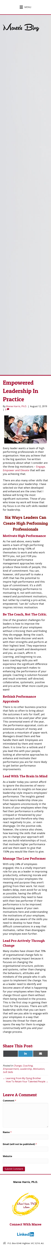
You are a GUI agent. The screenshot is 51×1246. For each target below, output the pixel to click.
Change (17, 1065)
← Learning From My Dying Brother (22, 1078)
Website (7, 1156)
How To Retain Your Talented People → (27, 1081)
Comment (9, 1100)
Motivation (38, 1068)
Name (7, 1132)
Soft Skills (8, 1072)
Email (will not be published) (20, 1144)
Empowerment (11, 1068)
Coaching (28, 1065)
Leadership (26, 1068)
